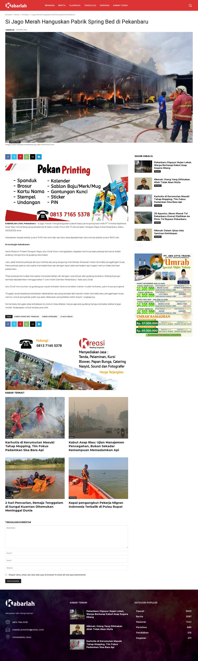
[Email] (32, 157)
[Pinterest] (20, 157)
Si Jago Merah (66, 317)
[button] (190, 5)
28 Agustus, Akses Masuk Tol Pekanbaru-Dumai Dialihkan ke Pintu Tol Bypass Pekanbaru (172, 216)
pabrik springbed (49, 317)
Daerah (157, 171)
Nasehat (158, 186)
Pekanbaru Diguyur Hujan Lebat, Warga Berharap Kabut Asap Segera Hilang (173, 165)
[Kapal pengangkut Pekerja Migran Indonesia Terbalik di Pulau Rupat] (98, 478)
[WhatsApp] (26, 157)
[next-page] (140, 245)
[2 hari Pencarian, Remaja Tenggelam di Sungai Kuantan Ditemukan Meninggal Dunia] (35, 478)
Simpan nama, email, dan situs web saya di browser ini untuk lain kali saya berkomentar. (47, 575)
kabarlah (10, 30)
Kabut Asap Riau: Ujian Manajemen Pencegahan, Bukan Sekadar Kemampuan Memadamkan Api (96, 446)
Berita (17, 14)
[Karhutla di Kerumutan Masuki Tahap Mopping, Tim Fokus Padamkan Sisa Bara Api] (35, 418)
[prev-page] (136, 245)
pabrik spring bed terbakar (26, 317)
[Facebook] (8, 157)
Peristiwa (25, 14)
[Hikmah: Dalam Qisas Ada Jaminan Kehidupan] (143, 235)
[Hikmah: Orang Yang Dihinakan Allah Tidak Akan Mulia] (143, 184)
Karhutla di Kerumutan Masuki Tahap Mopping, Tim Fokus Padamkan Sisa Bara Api (29, 446)
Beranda (8, 14)
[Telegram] (39, 157)
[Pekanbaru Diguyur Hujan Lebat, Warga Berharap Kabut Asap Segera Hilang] (143, 166)
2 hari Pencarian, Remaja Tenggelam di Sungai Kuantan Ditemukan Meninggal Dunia (34, 506)
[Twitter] (14, 157)
